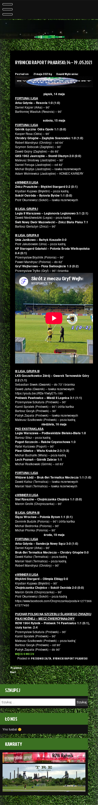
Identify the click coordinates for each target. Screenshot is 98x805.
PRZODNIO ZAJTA (41, 658)
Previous (16, 668)
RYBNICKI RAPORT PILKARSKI (70, 658)
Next (13, 672)
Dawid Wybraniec (67, 74)
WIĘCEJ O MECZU (24, 654)
